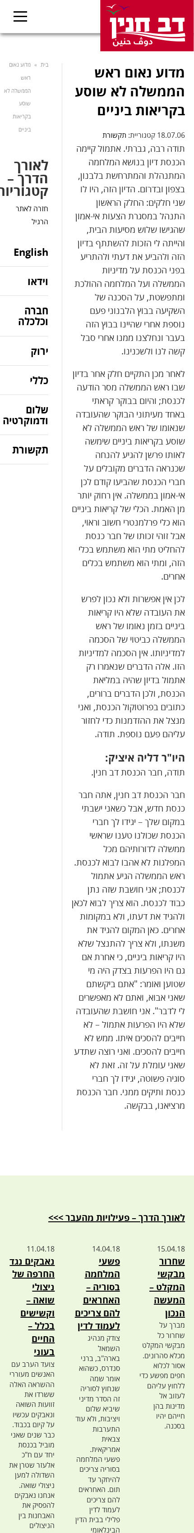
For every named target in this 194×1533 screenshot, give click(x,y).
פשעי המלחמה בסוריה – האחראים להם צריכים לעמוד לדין (97, 1293)
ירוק (39, 351)
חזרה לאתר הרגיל (32, 215)
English (31, 252)
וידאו (38, 281)
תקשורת (114, 135)
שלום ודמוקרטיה (25, 415)
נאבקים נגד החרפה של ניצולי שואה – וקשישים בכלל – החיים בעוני (32, 1306)
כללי (39, 380)
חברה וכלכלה (33, 316)
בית (44, 64)
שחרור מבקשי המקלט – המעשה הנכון (167, 1287)
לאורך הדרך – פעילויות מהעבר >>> (116, 1217)
